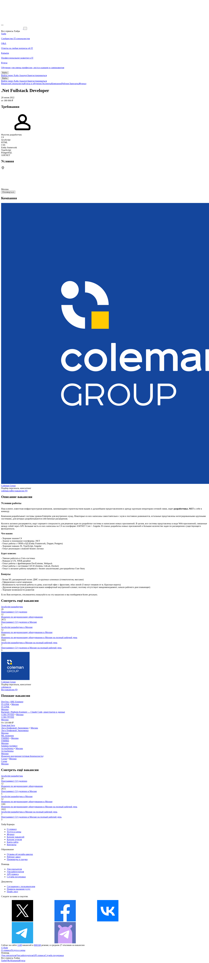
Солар (4, 758)
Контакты (11, 844)
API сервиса (13, 874)
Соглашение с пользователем (21, 886)
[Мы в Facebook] (65, 920)
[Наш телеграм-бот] (65, 942)
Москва (15, 704)
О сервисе (12, 829)
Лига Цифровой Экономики (15, 728)
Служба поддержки (16, 877)
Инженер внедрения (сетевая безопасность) (22, 756)
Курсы (22, 960)
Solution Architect (9, 746)
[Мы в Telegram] (22, 942)
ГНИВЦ (5, 738)
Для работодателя (15, 871)
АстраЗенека (7, 748)
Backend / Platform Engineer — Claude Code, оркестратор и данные (33, 712)
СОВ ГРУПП (7, 714)
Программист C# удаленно (14, 612)
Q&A (8, 960)
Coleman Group (8, 485)
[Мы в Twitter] (22, 920)
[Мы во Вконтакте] (107, 920)
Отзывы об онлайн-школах (20, 854)
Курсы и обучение (33, 83)
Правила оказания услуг (18, 889)
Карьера (15, 960)
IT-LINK (5, 704)
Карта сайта (12, 842)
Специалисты (17, 83)
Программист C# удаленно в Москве (19, 622)
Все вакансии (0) (19, 491)
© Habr (4, 947)
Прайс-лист (12, 891)
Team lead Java (8, 725)
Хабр (3, 960)
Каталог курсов (14, 839)
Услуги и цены (14, 832)
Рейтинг (65, 83)
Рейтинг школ (13, 857)
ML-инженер (7, 735)
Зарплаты (74, 83)
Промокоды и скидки (17, 859)
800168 (37, 945)
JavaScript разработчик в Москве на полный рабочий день (29, 642)
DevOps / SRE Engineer (12, 701)
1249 (19, 945)
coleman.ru (6, 491)
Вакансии (6, 83)
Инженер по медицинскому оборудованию (22, 617)
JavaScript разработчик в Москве (17, 627)
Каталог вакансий (15, 837)
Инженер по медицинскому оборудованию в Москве (26, 632)
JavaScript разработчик (12, 606)
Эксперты (46, 83)
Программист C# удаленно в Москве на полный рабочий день (31, 648)
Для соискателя (14, 869)
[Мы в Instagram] (150, 920)
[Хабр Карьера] (12, 28)
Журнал (82, 83)
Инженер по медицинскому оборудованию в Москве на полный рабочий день (39, 637)
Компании (56, 83)
